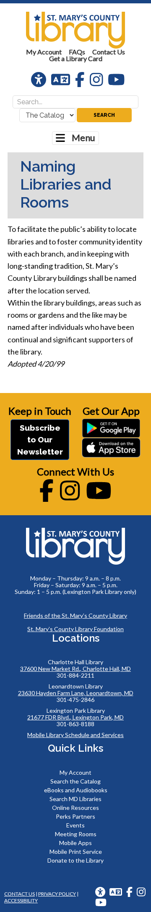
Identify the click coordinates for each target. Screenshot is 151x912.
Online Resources (75, 807)
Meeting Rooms (75, 833)
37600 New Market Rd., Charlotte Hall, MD (75, 668)
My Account (75, 772)
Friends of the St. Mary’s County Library (75, 615)
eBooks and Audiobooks (75, 790)
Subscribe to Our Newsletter (40, 439)
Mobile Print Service (75, 851)
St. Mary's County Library (75, 30)
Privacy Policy (57, 894)
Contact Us (19, 894)
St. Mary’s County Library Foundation (75, 628)
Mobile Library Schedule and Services (75, 734)
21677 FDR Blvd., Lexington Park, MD (75, 717)
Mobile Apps (75, 842)
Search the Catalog (75, 781)
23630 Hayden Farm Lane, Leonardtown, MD (75, 692)
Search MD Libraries (75, 798)
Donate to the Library (75, 860)
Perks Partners (75, 816)
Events (75, 825)
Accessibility (21, 900)
